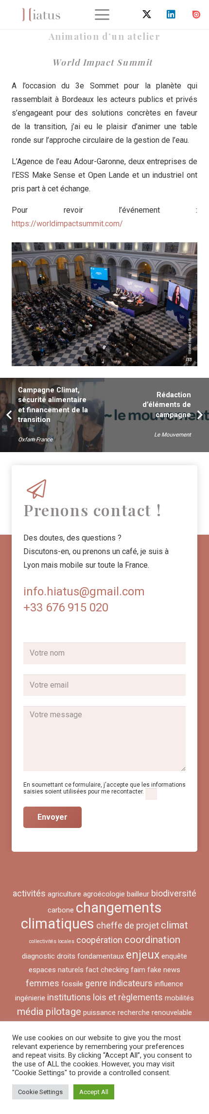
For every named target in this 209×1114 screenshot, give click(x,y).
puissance (99, 1012)
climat (174, 925)
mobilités (179, 998)
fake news (163, 969)
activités (29, 893)
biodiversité (173, 893)
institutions (69, 997)
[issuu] (196, 14)
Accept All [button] (93, 1092)
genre (96, 983)
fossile (72, 983)
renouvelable (172, 1012)
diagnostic (38, 956)
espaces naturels (56, 969)
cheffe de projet (127, 925)
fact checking (107, 969)
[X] (147, 14)
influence (169, 983)
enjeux (142, 955)
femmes (42, 983)
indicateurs (131, 983)
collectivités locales (51, 941)
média (30, 1011)
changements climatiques (91, 915)
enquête (174, 956)
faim (138, 969)
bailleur (138, 894)
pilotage (63, 1011)
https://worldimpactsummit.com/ (67, 223)
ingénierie (30, 998)
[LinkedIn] (171, 14)
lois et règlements (128, 997)
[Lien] (41, 14)
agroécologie (104, 894)
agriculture (64, 894)
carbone (61, 910)
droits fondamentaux (90, 956)
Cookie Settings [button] (40, 1092)
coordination (152, 939)
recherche (134, 1012)
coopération (99, 940)
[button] (102, 14)
